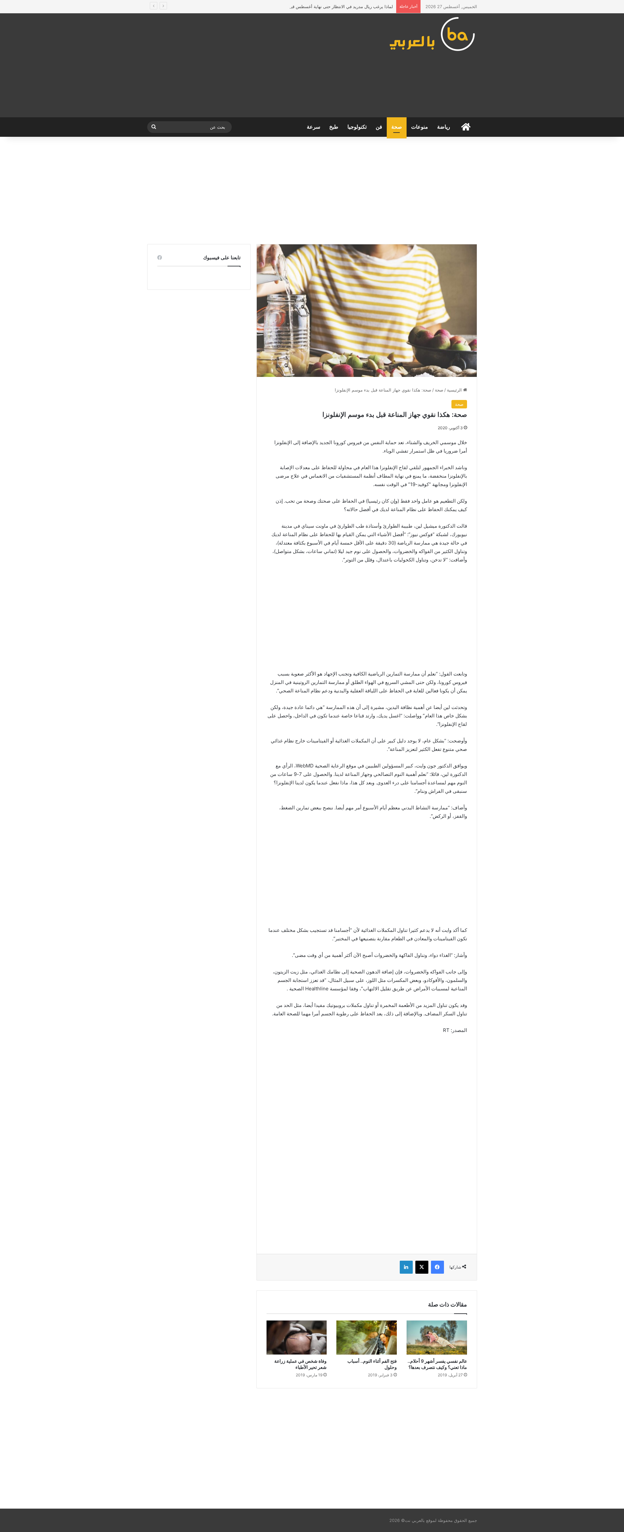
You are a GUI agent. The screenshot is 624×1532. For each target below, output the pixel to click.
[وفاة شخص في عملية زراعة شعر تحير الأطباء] (296, 1337)
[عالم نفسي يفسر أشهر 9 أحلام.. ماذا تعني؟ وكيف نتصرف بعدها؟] (437, 1337)
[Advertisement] (255, 65)
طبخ (333, 127)
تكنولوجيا (357, 127)
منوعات (419, 127)
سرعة (313, 127)
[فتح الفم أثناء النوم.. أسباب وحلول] (366, 1337)
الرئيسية (455, 390)
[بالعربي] (432, 34)
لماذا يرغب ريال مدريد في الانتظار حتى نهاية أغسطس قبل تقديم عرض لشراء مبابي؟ (316, 6)
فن (379, 127)
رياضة (443, 127)
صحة (396, 127)
